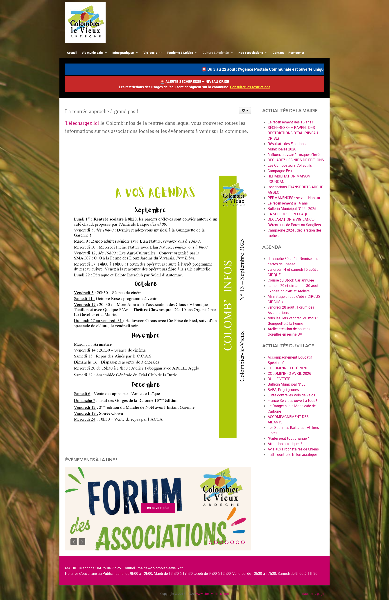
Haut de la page (313, 593)
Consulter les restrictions (250, 86)
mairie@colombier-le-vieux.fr (160, 568)
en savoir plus (161, 507)
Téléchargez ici (82, 123)
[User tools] (245, 110)
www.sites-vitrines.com (212, 593)
